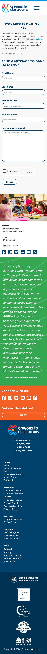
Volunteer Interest (12, 538)
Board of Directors (12, 468)
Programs (9, 487)
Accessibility (9, 561)
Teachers (8, 516)
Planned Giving (10, 509)
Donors (7, 497)
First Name (8, 73)
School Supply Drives (13, 493)
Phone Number (10, 114)
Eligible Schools (11, 522)
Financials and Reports (14, 474)
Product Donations (12, 503)
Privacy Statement (12, 555)
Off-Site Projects (11, 532)
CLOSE (30, 3)
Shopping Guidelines (13, 519)
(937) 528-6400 (23, 451)
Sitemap (7, 552)
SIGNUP (23, 415)
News (6, 545)
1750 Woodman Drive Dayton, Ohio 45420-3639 (23, 443)
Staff (6, 471)
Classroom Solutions (13, 490)
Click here (17, 23)
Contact (8, 549)
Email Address (10, 100)
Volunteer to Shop (12, 535)
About (7, 462)
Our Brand (8, 480)
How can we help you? (13, 128)
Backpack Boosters (13, 506)
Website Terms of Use (14, 558)
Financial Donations (13, 500)
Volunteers (9, 529)
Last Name (8, 87)
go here (39, 39)
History (7, 465)
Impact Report (10, 477)
